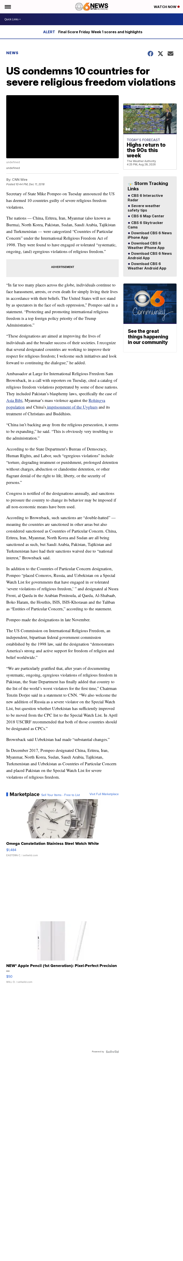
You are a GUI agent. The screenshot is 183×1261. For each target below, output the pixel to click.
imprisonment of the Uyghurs (72, 407)
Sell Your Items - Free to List (60, 795)
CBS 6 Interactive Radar (145, 198)
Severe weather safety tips (144, 208)
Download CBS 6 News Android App (150, 256)
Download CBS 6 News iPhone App (150, 235)
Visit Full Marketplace (104, 794)
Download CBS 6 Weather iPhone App (146, 245)
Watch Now (165, 7)
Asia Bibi (14, 400)
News (12, 53)
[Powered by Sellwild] (112, 1051)
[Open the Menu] (7, 6)
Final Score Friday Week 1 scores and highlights (100, 32)
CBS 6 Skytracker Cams (145, 225)
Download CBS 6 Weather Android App (147, 266)
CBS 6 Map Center (147, 216)
